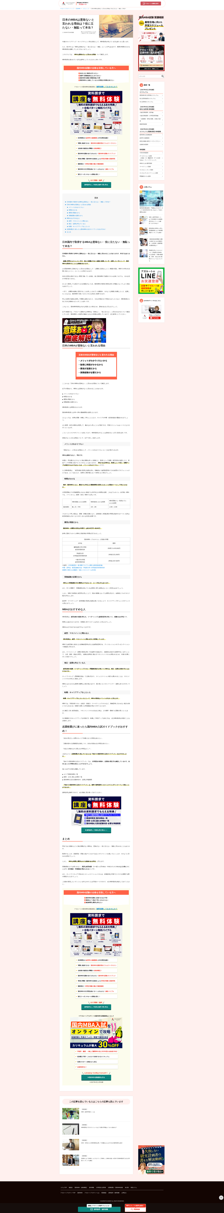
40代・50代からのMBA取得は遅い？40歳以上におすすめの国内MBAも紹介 (101, 1143)
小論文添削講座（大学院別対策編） (149, 115)
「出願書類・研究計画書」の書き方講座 (150, 120)
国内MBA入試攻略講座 (146, 134)
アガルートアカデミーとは (92, 1192)
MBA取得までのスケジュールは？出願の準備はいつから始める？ (99, 1127)
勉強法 (71, 1187)
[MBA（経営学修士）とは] (70, 1113)
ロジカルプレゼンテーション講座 (149, 173)
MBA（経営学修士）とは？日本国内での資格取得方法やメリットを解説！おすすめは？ (155, 220)
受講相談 (103, 1192)
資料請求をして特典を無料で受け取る (96, 184)
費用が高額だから (74, 212)
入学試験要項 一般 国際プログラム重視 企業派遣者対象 (85, 565)
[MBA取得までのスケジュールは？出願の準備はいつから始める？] (70, 1129)
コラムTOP (64, 1187)
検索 (162, 76)
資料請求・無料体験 (113, 1192)
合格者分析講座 (144, 144)
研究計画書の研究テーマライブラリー (150, 141)
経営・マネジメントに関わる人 (78, 221)
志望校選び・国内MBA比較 (115, 1187)
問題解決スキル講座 (145, 176)
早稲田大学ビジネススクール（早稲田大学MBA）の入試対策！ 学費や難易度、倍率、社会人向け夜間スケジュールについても (156, 255)
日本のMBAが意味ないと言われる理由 (79, 204)
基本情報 (91, 1187)
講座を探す (152, 3)
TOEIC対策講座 (144, 152)
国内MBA (80, 1192)
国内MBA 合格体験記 (81, 1187)
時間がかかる (73, 210)
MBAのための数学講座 (146, 163)
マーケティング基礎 (145, 166)
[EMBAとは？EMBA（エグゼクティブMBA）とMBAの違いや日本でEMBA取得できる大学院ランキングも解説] (70, 1160)
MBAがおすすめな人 (73, 218)
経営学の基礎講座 (144, 138)
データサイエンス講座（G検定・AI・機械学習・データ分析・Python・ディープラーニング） (150, 158)
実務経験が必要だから (76, 215)
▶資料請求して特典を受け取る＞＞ (96, 830)
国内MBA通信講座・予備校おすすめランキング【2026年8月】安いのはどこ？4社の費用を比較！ (151, 210)
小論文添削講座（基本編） (147, 112)
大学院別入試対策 (101, 1187)
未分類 (127, 1187)
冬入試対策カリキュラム (146, 101)
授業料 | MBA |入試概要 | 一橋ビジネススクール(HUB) (79, 570)
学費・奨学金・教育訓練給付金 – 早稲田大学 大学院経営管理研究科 (83, 567)
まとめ (69, 232)
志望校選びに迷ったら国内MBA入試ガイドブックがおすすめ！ (86, 229)
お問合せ (124, 1192)
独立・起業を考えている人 (77, 223)
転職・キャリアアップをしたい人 (79, 226)
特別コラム (134, 1187)
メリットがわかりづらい (76, 207)
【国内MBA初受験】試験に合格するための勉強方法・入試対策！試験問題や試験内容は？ (156, 242)
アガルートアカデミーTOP (68, 1192)
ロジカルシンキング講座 (146, 170)
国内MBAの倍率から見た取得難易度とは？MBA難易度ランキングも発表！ (156, 230)
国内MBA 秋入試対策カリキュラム (149, 95)
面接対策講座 (143, 124)
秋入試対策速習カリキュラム (148, 98)
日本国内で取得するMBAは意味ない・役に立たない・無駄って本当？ (88, 202)
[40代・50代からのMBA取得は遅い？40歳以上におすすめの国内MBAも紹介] (70, 1144)
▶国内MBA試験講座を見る (96, 1077)
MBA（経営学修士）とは (88, 1112)
